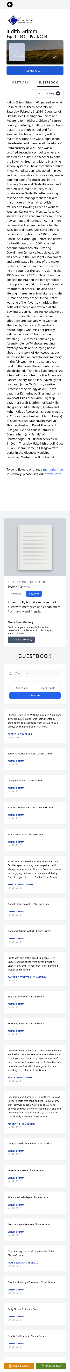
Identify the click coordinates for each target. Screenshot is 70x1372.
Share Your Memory (21, 639)
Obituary (20, 82)
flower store (53, 474)
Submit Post (35, 695)
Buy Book (34, 593)
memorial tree (53, 469)
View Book (16, 593)
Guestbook (48, 82)
